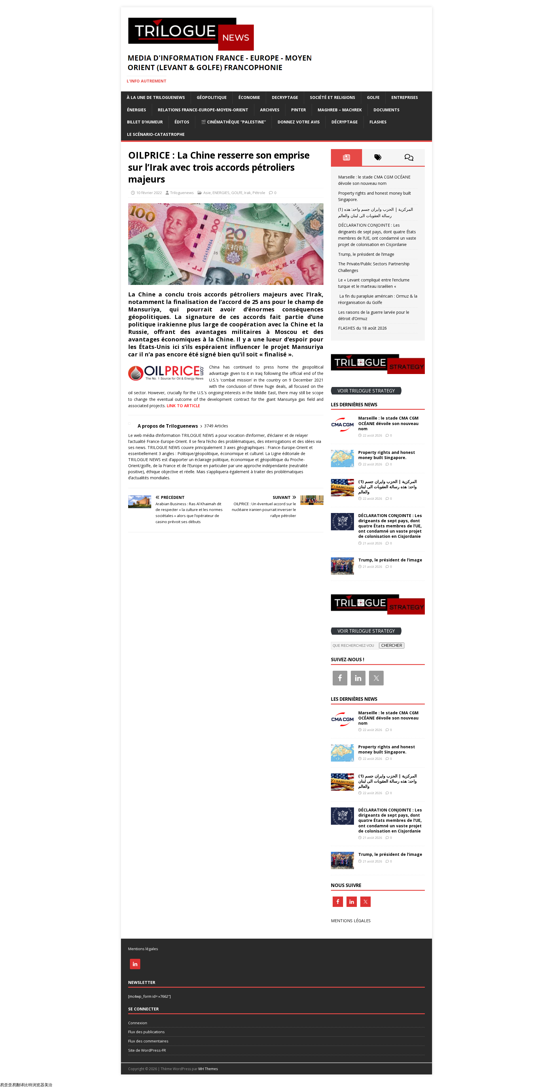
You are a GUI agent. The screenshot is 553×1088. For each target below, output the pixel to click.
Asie (207, 192)
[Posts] (346, 157)
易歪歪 (6, 1084)
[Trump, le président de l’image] (342, 571)
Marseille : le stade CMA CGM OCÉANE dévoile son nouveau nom (388, 423)
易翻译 (18, 1084)
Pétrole (259, 192)
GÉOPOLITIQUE (212, 97)
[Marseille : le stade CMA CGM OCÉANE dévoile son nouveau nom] (342, 429)
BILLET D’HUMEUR (145, 122)
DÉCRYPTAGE (345, 122)
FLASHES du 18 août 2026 (362, 328)
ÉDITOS (182, 122)
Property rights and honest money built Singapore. (386, 455)
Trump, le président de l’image (366, 254)
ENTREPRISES (404, 97)
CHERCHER (391, 645)
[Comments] (409, 157)
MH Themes (208, 1068)
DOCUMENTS (386, 109)
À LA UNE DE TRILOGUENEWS (156, 97)
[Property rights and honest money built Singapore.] (342, 463)
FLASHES (378, 122)
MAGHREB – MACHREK (340, 109)
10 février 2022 (149, 192)
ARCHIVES (269, 109)
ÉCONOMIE (249, 97)
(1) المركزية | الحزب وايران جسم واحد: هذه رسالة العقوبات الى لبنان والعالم (387, 487)
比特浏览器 (34, 1084)
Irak (247, 192)
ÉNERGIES (136, 109)
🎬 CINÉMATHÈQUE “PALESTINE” (233, 122)
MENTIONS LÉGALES (351, 920)
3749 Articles (216, 426)
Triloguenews (182, 192)
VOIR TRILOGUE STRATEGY (366, 390)
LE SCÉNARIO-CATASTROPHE (156, 134)
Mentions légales (143, 948)
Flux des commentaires (148, 1041)
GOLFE (373, 97)
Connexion (137, 1022)
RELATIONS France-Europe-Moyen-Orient (203, 109)
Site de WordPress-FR (147, 1050)
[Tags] (377, 157)
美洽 (48, 1084)
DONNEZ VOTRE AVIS (299, 122)
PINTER (298, 109)
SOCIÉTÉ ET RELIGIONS (332, 97)
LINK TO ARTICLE (183, 405)
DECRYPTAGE (285, 97)
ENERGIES (221, 192)
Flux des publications (146, 1031)
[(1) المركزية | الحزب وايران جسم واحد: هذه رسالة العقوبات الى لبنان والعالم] (342, 492)
